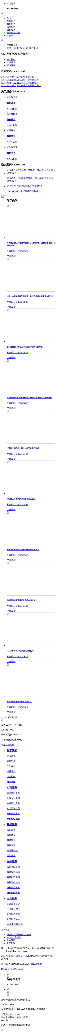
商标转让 (11, 840)
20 (10, 717)
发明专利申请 (13, 798)
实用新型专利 (13, 793)
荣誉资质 (11, 761)
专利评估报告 (13, 818)
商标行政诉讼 (13, 892)
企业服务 (12, 898)
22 (16, 717)
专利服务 (11, 21)
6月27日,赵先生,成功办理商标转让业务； (21, 85)
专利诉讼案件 (13, 813)
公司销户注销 (13, 919)
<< (2, 717)
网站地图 (11, 781)
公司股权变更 (13, 914)
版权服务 (11, 30)
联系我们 (11, 771)
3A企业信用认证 (15, 924)
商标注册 (11, 830)
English (10, 35)
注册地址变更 (13, 909)
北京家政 (11, 940)
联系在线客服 (7, 745)
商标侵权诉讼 (13, 887)
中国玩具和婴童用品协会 (19, 934)
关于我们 (12, 750)
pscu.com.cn (36, 964)
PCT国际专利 (13, 808)
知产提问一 (34, 48)
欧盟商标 (11, 855)
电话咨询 (5, 1014)
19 (8, 717)
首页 (9, 18)
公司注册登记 (13, 904)
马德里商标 (12, 850)
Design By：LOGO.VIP (12, 969)
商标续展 (11, 835)
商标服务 (11, 24)
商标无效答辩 (13, 882)
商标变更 (11, 845)
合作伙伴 (11, 766)
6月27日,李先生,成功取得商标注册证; (19, 82)
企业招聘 (11, 776)
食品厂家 (11, 943)
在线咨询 (5, 1020)
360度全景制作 (14, 937)
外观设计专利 (13, 803)
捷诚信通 (11, 756)
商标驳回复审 (13, 867)
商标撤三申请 (13, 877)
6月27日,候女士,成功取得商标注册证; (19, 77)
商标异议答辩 (13, 872)
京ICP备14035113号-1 (11, 956)
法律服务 (11, 27)
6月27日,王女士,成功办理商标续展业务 (20, 80)
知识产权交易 (13, 32)
